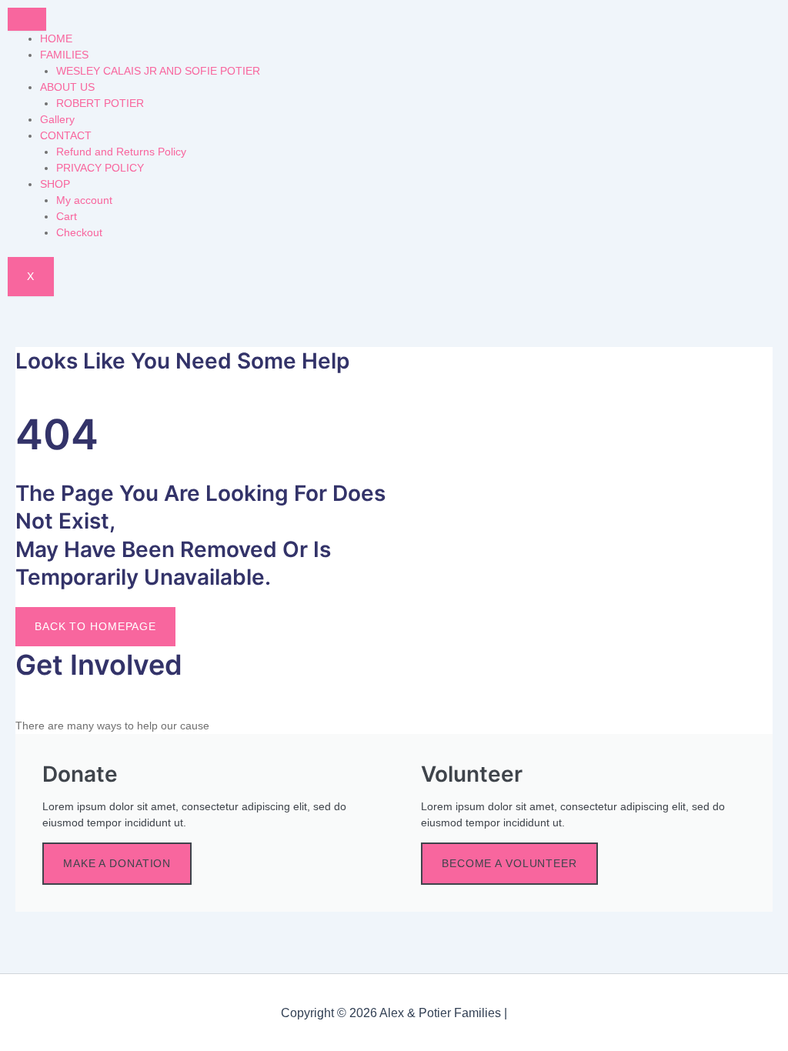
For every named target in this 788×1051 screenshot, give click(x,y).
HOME (56, 38)
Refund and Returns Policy (121, 151)
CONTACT (66, 135)
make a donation (117, 863)
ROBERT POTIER (100, 103)
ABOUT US (67, 87)
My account (84, 200)
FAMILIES (64, 54)
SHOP (55, 184)
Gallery (57, 119)
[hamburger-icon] (27, 19)
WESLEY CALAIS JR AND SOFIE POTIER (158, 71)
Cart (66, 216)
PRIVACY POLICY (100, 168)
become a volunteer (509, 863)
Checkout (79, 232)
